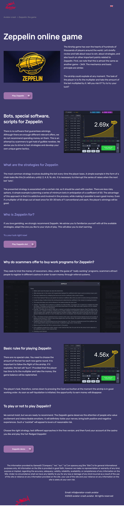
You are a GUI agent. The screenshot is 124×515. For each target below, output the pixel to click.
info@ (85, 492)
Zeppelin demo (18, 449)
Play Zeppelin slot (20, 244)
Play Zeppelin (18, 96)
